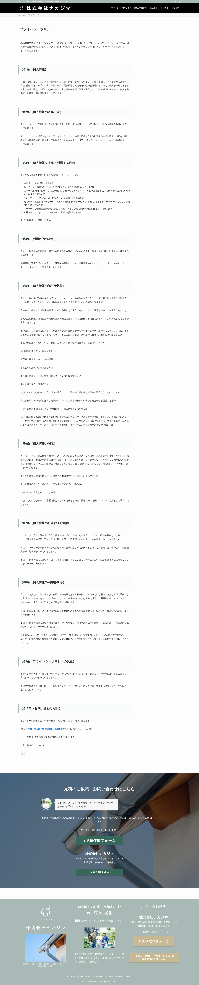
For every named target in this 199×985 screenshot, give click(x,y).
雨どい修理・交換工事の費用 (91, 977)
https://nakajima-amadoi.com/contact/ (46, 729)
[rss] (175, 1)
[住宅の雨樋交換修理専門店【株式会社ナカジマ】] (44, 8)
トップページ (72, 977)
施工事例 (109, 977)
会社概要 (119, 977)
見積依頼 (128, 977)
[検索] (179, 1)
